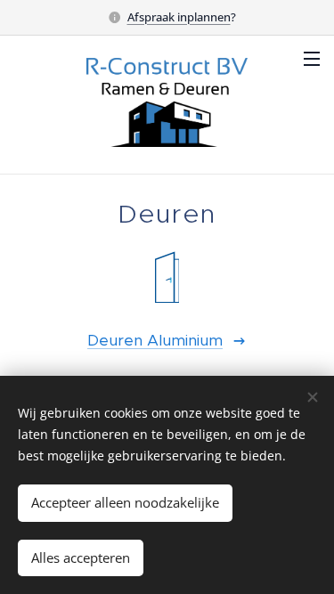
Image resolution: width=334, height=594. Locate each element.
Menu (312, 58)
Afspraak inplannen (179, 17)
